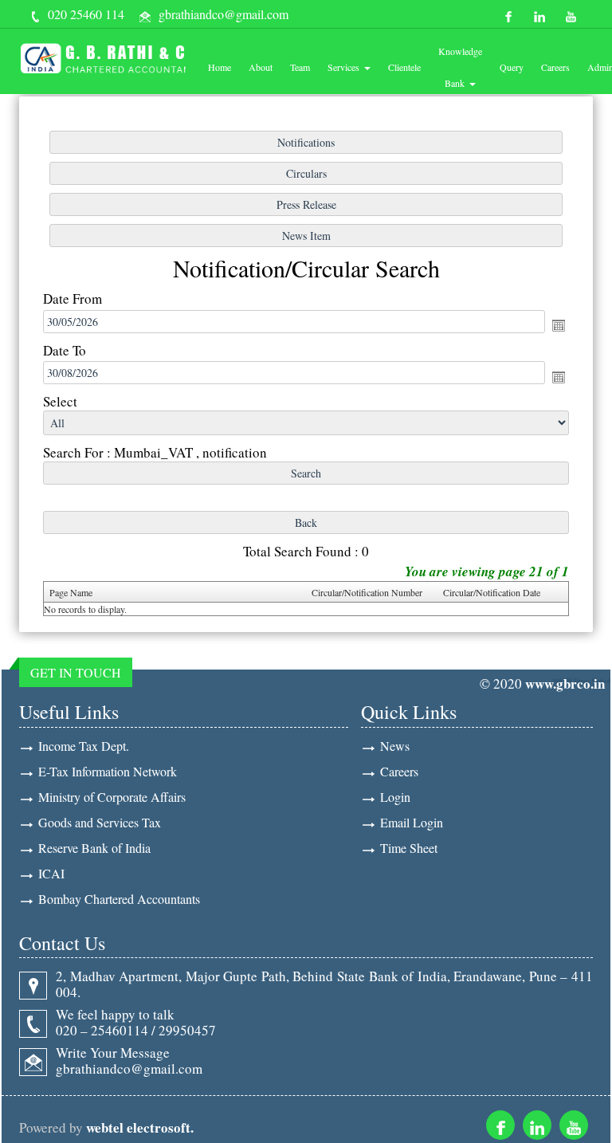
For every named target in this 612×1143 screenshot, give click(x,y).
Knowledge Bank (460, 67)
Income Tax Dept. (83, 745)
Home (219, 67)
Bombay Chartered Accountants (119, 898)
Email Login (411, 822)
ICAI (51, 873)
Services (345, 67)
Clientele (404, 67)
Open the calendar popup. (558, 325)
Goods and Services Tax (99, 822)
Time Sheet (408, 847)
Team (300, 67)
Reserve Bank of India (94, 847)
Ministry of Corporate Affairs (112, 796)
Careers (555, 67)
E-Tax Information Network (107, 771)
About (261, 67)
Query (512, 67)
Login (395, 796)
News (395, 745)
